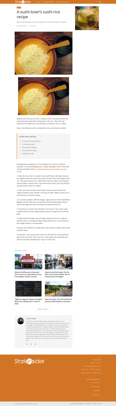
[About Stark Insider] (87, 18)
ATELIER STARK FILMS (91, 369)
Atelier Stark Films (63, 2)
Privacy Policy (88, 403)
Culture (38, 2)
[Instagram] (27, 344)
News (19, 7)
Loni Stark (22, 26)
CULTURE (97, 360)
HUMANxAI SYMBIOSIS (91, 372)
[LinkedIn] (35, 344)
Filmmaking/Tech (48, 2)
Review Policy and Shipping (77, 403)
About (100, 403)
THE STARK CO (96, 382)
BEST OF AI (96, 363)
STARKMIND (96, 390)
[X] (31, 344)
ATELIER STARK (95, 394)
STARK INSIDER (95, 386)
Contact (95, 403)
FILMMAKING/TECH (92, 366)
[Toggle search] (99, 1)
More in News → (44, 309)
